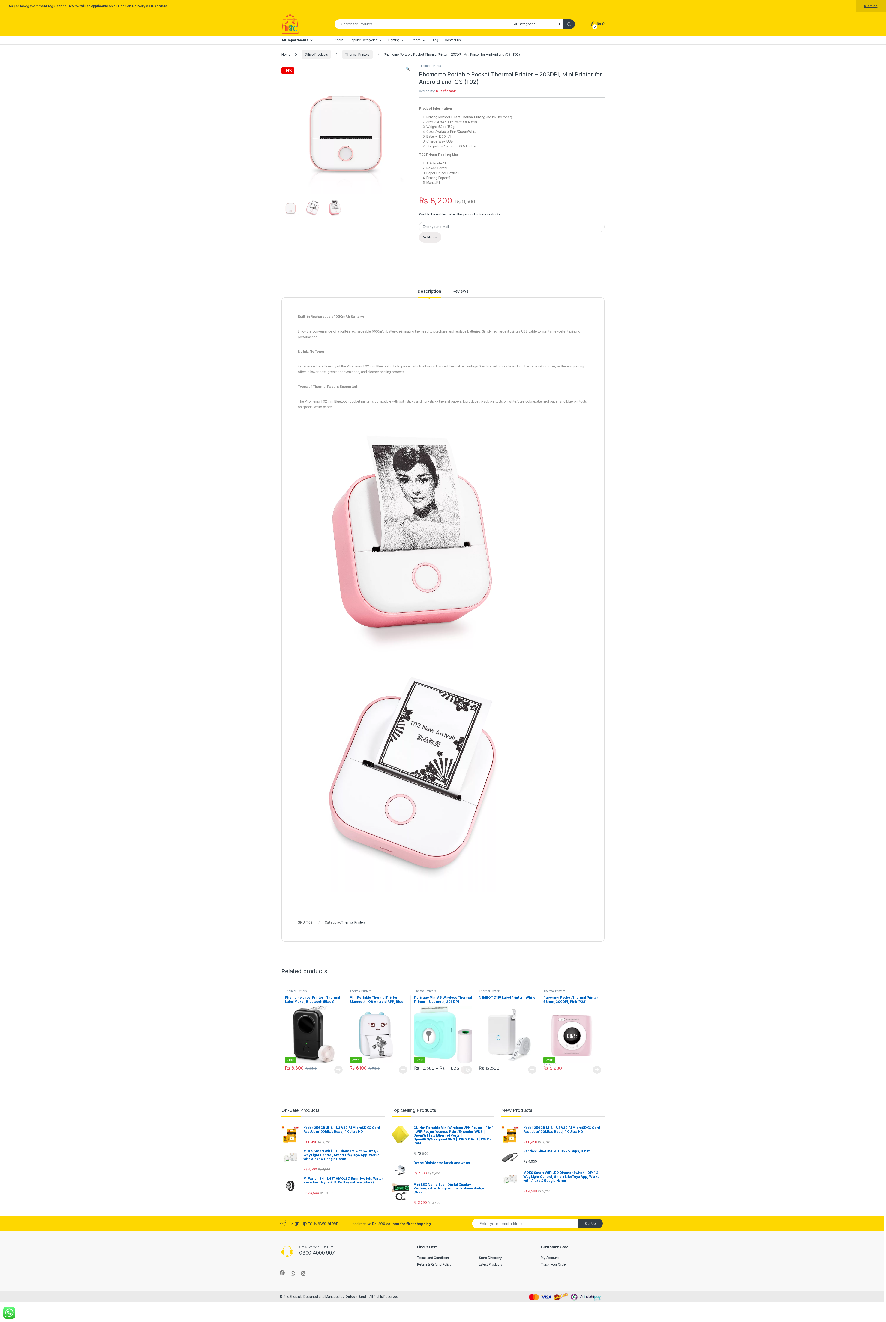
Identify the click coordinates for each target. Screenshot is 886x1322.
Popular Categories (363, 40)
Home (285, 54)
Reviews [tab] (460, 291)
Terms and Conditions (433, 1258)
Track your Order (554, 1264)
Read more (338, 1070)
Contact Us (453, 40)
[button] (408, 69)
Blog (435, 40)
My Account (550, 1258)
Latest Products (490, 1264)
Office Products (316, 54)
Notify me (430, 237)
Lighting (393, 40)
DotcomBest (355, 1296)
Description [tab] (429, 291)
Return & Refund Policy (434, 1264)
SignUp (590, 1223)
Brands (416, 40)
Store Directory (490, 1258)
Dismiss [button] (870, 6)
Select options (466, 1070)
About (339, 40)
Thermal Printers (357, 54)
